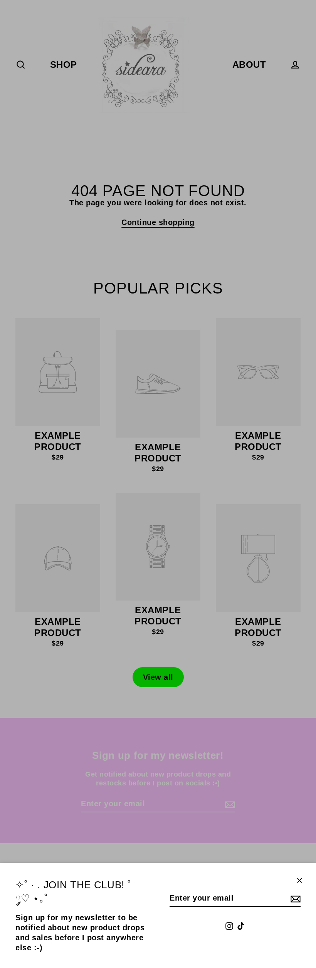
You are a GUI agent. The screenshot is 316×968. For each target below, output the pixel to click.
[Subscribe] (294, 898)
